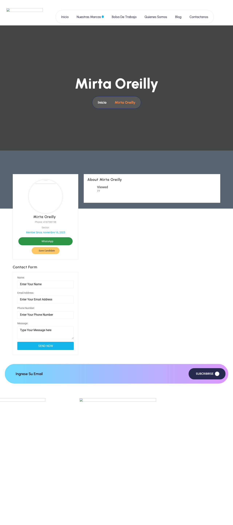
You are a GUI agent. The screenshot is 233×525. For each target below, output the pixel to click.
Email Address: (25, 292)
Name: (21, 277)
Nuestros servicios (92, 490)
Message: (22, 323)
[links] (24, 16)
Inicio (65, 17)
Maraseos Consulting (44, 517)
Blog (178, 17)
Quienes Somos (156, 17)
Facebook (171, 470)
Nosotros (86, 480)
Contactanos (198, 17)
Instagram (171, 480)
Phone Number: (26, 308)
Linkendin (171, 490)
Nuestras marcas (89, 17)
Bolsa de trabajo (124, 17)
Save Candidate (46, 250)
